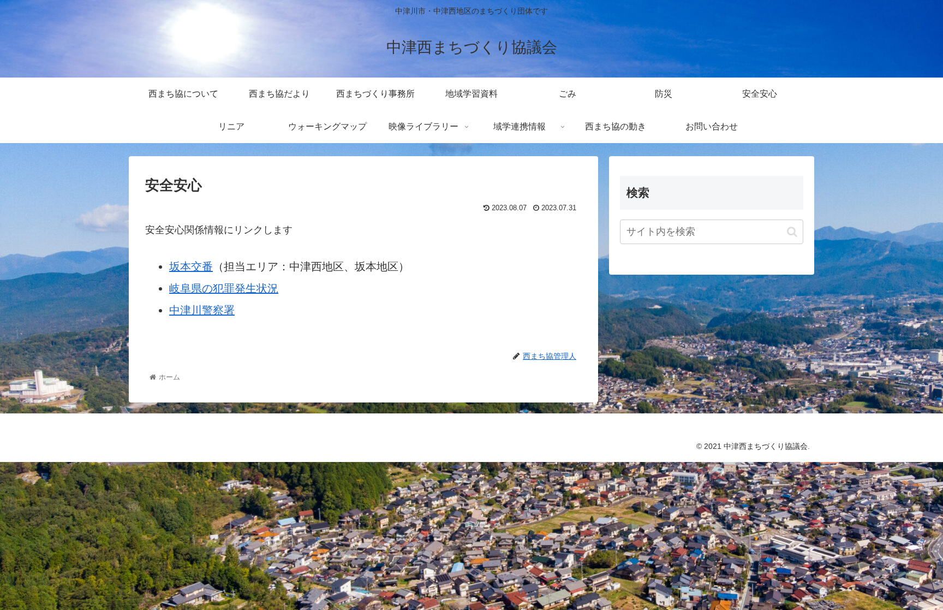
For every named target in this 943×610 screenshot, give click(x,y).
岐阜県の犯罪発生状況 (223, 288)
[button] (792, 232)
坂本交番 (191, 266)
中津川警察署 (202, 310)
